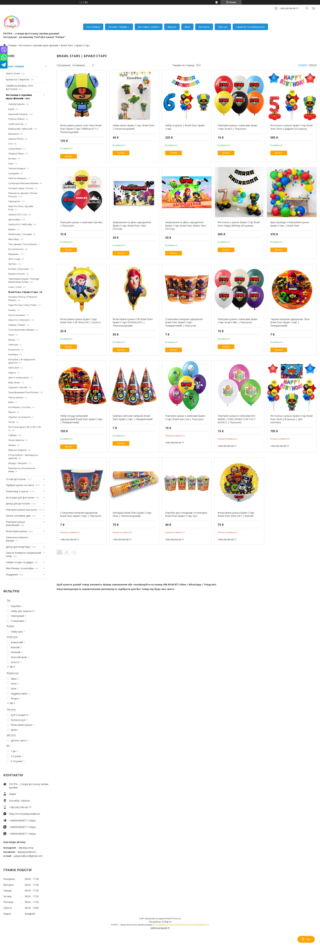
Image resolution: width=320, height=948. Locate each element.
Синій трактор (16, 123)
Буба (11, 402)
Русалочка (14, 349)
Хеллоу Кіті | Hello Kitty (20, 224)
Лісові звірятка (16, 440)
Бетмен (12, 158)
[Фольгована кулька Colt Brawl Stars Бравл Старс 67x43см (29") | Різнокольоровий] (134, 289)
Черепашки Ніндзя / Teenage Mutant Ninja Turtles (23, 280)
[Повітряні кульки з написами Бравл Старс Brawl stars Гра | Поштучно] (186, 386)
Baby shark (14, 382)
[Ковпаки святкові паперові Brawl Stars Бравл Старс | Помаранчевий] (134, 386)
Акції (187, 26)
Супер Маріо (15, 148)
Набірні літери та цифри (19, 562)
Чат (308, 939)
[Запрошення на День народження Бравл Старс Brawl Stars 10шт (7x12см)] (134, 192)
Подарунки (12, 574)
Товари (12, 45)
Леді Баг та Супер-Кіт (19, 417)
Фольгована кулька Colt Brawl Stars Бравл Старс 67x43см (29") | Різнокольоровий (133, 322)
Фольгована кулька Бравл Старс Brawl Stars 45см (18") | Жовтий (236, 514)
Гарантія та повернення (250, 26)
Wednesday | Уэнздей (20, 234)
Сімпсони (13, 344)
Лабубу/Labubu (16, 104)
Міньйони (13, 133)
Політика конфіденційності (195, 924)
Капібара (13, 354)
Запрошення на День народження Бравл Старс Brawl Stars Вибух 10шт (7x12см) (185, 225)
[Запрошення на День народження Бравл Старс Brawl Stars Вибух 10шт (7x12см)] (186, 192)
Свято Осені (13, 73)
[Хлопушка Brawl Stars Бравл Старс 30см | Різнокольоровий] (134, 483)
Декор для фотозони (18, 503)
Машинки (13, 254)
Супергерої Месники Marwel (23, 183)
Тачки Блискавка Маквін (21, 329)
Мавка (11, 229)
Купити (68, 156)
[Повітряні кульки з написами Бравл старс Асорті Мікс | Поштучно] (239, 289)
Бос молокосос (16, 249)
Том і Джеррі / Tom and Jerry (22, 244)
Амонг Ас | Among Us (19, 319)
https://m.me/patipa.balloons (24, 813)
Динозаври (14, 219)
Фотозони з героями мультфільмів (38, 45)
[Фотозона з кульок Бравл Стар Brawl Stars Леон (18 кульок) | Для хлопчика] (291, 386)
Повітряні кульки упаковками (15, 523)
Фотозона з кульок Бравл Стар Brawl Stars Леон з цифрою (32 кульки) (291, 127)
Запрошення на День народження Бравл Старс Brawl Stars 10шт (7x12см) (132, 225)
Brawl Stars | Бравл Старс (23, 291)
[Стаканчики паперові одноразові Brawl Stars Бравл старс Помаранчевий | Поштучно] (186, 289)
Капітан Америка (17, 178)
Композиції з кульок (17, 491)
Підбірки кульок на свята (20, 485)
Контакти (204, 26)
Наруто (12, 372)
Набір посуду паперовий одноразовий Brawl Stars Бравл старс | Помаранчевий (81, 419)
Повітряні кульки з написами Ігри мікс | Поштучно (81, 224)
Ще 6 (12, 666)
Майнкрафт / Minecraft (20, 128)
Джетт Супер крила (18, 377)
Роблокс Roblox (16, 118)
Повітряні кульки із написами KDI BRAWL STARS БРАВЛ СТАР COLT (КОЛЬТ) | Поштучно (237, 419)
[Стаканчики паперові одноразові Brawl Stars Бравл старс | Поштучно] (81, 483)
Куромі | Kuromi (16, 273)
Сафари (12, 435)
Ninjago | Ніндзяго (17, 463)
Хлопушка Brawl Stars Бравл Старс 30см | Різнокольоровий (132, 514)
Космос (12, 309)
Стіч (10, 143)
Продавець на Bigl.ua (160, 921)
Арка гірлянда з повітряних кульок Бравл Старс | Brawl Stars (289, 224)
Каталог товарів (117, 26)
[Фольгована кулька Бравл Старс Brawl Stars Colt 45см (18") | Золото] (81, 289)
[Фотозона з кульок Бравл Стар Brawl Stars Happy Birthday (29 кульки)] (239, 192)
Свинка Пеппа (16, 138)
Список (313, 64)
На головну (93, 26)
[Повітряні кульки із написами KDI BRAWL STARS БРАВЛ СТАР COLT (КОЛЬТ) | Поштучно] (239, 386)
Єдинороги (14, 201)
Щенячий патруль (18, 114)
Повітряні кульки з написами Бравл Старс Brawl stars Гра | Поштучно (185, 417)
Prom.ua (176, 918)
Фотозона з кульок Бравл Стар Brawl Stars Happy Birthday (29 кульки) (239, 224)
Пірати (12, 412)
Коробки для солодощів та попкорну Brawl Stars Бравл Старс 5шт (186, 514)
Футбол (12, 263)
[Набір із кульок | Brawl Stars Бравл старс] (186, 95)
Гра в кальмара (16, 315)
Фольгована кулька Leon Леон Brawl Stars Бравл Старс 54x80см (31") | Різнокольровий (81, 128)
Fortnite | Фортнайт (18, 268)
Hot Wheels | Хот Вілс (19, 407)
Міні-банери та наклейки (20, 568)
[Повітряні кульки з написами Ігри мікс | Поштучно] (81, 192)
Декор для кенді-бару (18, 546)
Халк (10, 163)
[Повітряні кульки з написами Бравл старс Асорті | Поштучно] (239, 95)
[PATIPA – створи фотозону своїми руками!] (11, 23)
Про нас (223, 26)
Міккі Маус (13, 239)
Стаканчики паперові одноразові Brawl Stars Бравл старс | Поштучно (80, 514)
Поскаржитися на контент (167, 924)
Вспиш (11, 339)
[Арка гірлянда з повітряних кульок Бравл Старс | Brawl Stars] (291, 192)
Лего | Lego (14, 258)
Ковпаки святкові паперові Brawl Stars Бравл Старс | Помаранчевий (132, 417)
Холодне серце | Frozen (21, 188)
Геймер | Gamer (16, 324)
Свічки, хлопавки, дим (18, 515)
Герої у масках (16, 397)
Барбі (11, 109)
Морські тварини (17, 449)
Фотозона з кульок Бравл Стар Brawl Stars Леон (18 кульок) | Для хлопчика (291, 419)
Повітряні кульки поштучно (21, 509)
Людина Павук (16, 153)
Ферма (12, 445)
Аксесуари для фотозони (20, 497)
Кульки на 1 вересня (17, 79)
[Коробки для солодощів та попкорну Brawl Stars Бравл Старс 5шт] (186, 483)
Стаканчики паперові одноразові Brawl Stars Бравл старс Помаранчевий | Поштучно (183, 322)
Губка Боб (13, 367)
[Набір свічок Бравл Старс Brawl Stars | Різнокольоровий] (134, 95)
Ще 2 (12, 703)
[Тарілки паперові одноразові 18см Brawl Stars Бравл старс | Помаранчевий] (291, 289)
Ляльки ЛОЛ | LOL (17, 214)
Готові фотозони (16, 479)
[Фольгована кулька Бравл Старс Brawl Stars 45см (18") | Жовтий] (239, 483)
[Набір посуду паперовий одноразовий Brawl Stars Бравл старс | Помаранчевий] (81, 386)
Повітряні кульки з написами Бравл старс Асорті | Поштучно (238, 127)
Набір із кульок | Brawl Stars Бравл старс (185, 127)
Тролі (11, 334)
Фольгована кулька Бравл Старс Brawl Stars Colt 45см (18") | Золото (80, 321)
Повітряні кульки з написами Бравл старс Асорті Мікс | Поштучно (238, 321)
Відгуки (172, 26)
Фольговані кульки (16, 531)
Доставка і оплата (148, 26)
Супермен (13, 173)
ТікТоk (11, 422)
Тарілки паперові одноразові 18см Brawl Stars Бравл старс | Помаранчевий (289, 322)
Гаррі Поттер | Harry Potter (22, 304)
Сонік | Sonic (15, 286)
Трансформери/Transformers (23, 392)
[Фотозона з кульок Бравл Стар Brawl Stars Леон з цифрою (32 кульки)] (291, 95)
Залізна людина (16, 168)
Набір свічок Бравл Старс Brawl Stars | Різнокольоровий (133, 127)
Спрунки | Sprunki (17, 387)
